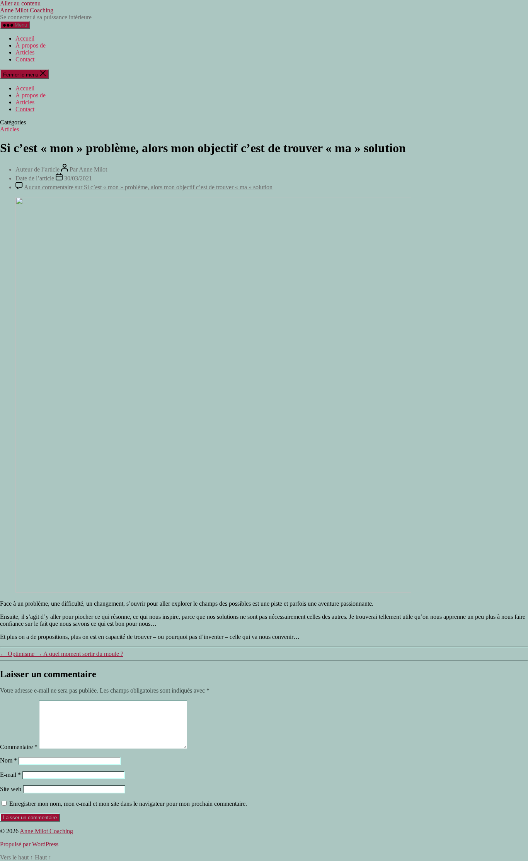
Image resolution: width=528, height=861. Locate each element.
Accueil (24, 38)
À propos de (30, 45)
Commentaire (18, 747)
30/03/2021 (78, 178)
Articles (24, 52)
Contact (24, 59)
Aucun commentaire (148, 187)
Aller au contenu (20, 3)
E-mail (10, 774)
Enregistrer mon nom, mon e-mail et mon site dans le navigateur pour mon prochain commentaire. (128, 803)
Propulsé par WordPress (29, 844)
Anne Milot (93, 169)
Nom (8, 760)
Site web (10, 789)
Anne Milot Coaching (26, 10)
